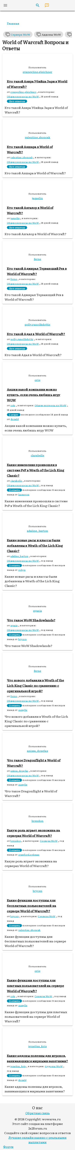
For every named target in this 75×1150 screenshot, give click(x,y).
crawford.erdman (28, 854)
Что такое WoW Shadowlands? (31, 620)
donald (15, 419)
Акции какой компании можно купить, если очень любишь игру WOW (33, 394)
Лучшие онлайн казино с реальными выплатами (37, 1139)
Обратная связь (37, 1113)
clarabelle (16, 480)
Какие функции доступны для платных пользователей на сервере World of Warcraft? (35, 985)
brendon (15, 841)
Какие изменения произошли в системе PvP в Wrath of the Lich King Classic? (35, 470)
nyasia (14, 625)
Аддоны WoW (54, 1066)
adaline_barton (19, 556)
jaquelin (15, 218)
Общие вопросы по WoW (23, 96)
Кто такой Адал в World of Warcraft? (36, 333)
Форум (8, 1146)
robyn (22, 570)
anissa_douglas (19, 770)
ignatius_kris (18, 1066)
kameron (23, 494)
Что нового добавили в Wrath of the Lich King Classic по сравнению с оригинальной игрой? (35, 685)
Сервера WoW (49, 841)
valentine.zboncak (21, 157)
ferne (13, 279)
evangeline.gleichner (23, 92)
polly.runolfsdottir (21, 339)
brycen (22, 639)
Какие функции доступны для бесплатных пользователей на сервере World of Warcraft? (31, 905)
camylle (23, 710)
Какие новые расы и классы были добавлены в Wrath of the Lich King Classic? (35, 545)
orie (12, 405)
